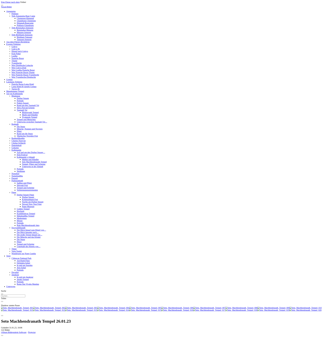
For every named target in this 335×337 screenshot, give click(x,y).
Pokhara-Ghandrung (25, 25)
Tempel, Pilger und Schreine (33, 164)
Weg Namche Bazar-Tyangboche (25, 75)
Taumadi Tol (22, 110)
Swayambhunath (18, 228)
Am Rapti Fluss (23, 261)
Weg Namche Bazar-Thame (23, 72)
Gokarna (15, 148)
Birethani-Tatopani (24, 37)
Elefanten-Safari (23, 263)
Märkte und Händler (30, 159)
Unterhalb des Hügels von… (28, 246)
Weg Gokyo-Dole (19, 68)
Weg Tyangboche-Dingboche (24, 77)
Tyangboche (17, 63)
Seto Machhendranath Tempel (34, 162)
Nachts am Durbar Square (32, 202)
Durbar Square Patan (25, 195)
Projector (32, 332)
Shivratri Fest (22, 185)
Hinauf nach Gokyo (20, 51)
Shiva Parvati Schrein (26, 108)
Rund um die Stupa (25, 134)
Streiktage (21, 171)
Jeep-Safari (21, 268)
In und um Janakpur (25, 277)
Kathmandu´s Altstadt (26, 157)
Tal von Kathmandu (14, 94)
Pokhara (15, 14)
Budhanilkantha (18, 138)
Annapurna (11, 11)
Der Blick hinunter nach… (28, 232)
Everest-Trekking (13, 44)
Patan (14, 192)
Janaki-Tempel (23, 279)
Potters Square (23, 103)
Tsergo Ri (16, 89)
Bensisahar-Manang (25, 30)
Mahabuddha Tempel (25, 216)
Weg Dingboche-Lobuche (22, 65)
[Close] (2, 5)
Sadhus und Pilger (24, 183)
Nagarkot (15, 173)
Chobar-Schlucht (19, 143)
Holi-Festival (22, 155)
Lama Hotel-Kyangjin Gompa (24, 86)
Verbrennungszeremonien (27, 190)
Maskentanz (22, 218)
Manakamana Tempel (15, 91)
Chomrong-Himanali (25, 18)
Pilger (19, 131)
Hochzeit (20, 211)
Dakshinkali (16, 145)
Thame (14, 61)
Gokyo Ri (16, 49)
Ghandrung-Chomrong (26, 21)
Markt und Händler (30, 115)
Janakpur (15, 275)
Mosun (20, 221)
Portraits (20, 101)
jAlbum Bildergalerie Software (13, 332)
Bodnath (15, 124)
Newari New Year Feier (32, 204)
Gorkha (9, 79)
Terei (8, 256)
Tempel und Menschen (26, 119)
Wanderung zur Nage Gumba (24, 253)
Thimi (14, 249)
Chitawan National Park (21, 258)
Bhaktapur (16, 96)
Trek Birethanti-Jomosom (22, 35)
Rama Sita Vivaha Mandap (28, 284)
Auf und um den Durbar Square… (31, 152)
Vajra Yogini (17, 251)
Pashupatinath (17, 181)
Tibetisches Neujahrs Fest (27, 136)
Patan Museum (28, 206)
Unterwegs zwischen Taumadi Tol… (32, 122)
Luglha (14, 56)
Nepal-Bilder (6, 7)
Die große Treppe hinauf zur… (29, 235)
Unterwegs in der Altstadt (32, 166)
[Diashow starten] (2, 315)
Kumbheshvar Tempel (26, 213)
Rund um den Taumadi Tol (28, 105)
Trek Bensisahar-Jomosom (22, 28)
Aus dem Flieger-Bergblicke (18, 42)
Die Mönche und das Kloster (29, 237)
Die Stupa (21, 126)
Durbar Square (23, 98)
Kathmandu (16, 150)
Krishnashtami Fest (30, 199)
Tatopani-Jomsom (24, 39)
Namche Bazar (18, 58)
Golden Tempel (23, 209)
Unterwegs (10, 286)
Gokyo (14, 46)
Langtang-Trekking (14, 82)
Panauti (15, 178)
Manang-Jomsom (24, 32)
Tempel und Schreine (25, 188)
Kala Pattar (16, 54)
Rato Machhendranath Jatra (28, 225)
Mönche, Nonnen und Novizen (30, 129)
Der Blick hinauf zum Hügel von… (31, 230)
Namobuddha (17, 176)
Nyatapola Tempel (29, 117)
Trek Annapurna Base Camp (23, 16)
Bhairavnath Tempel (30, 112)
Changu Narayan (19, 141)
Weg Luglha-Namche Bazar (23, 70)
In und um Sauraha (24, 265)
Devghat (15, 272)
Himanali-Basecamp (25, 23)
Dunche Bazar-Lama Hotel (23, 84)
